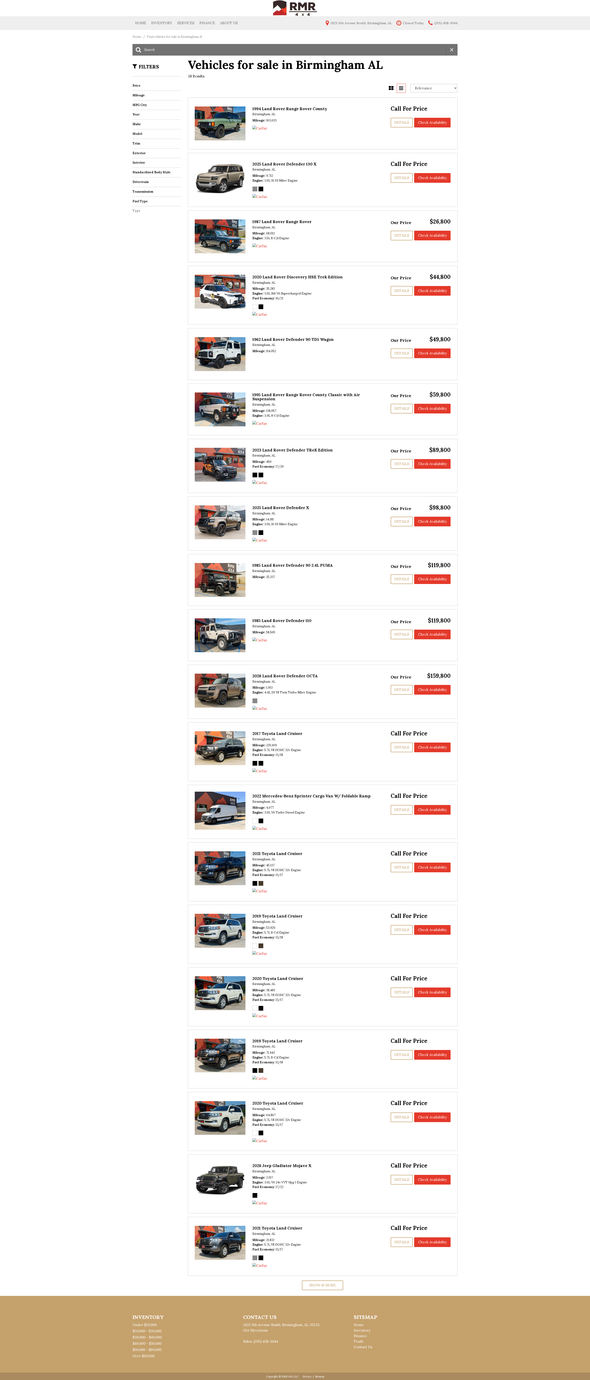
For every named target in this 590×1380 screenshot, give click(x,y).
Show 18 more (322, 1285)
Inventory (161, 23)
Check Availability (432, 122)
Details (401, 122)
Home (140, 23)
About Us (229, 23)
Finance (207, 23)
